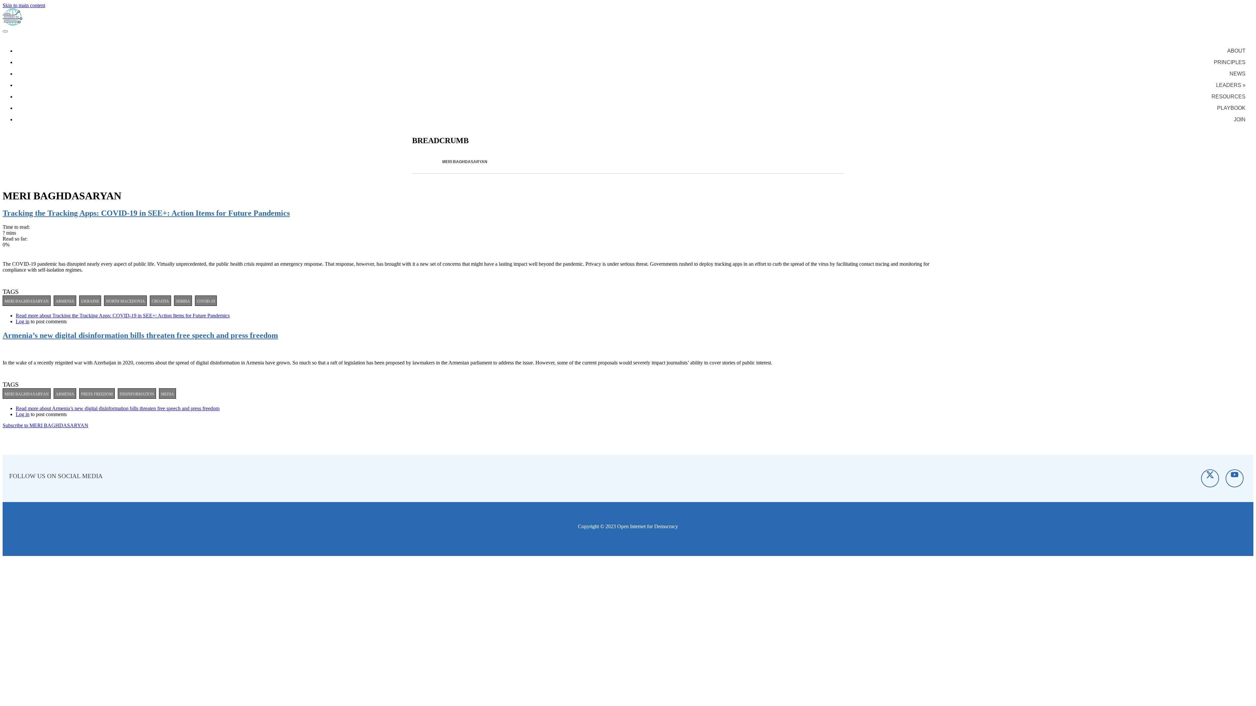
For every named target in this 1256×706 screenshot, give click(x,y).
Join (1240, 119)
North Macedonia (125, 301)
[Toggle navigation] (5, 31)
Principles (1230, 62)
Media (167, 394)
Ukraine (90, 301)
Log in (22, 321)
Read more (123, 315)
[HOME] (433, 162)
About (1236, 51)
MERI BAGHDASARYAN (27, 301)
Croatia (160, 301)
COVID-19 (206, 301)
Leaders (1231, 85)
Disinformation (137, 394)
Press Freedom (97, 394)
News (1238, 73)
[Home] (12, 23)
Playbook (1231, 108)
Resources (1229, 96)
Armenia (65, 301)
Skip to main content (24, 5)
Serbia (183, 301)
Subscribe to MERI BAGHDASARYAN (45, 425)
